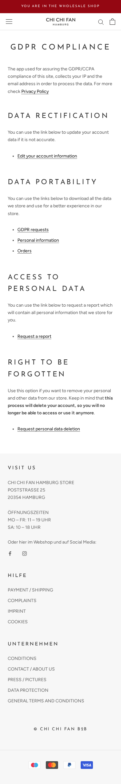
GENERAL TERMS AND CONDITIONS (46, 701)
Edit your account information (47, 156)
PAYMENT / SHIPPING (30, 590)
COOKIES (18, 622)
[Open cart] (112, 21)
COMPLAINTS (22, 600)
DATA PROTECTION (28, 690)
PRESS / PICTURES (27, 679)
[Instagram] (24, 553)
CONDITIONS (22, 658)
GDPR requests (33, 229)
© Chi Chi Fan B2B (60, 729)
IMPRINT (17, 611)
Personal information (38, 240)
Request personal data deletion (48, 429)
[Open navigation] (9, 21)
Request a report (34, 336)
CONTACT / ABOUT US (31, 669)
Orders (24, 251)
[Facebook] (10, 553)
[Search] (101, 21)
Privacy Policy (35, 91)
